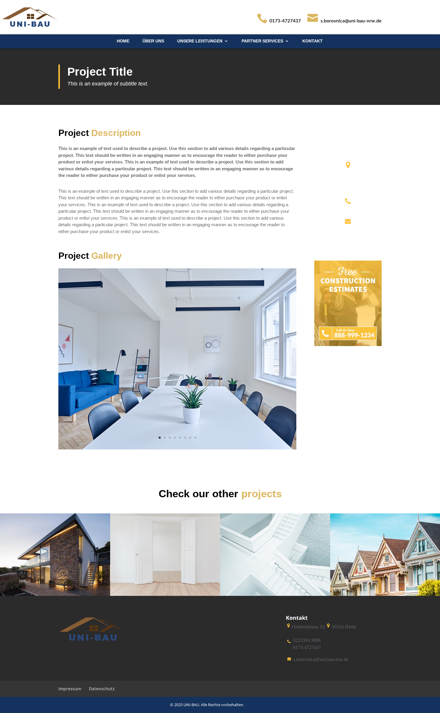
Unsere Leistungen (199, 41)
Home (123, 41)
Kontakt (312, 41)
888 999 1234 (347, 209)
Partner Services (262, 41)
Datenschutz (102, 688)
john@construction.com (348, 229)
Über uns (153, 41)
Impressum (69, 688)
